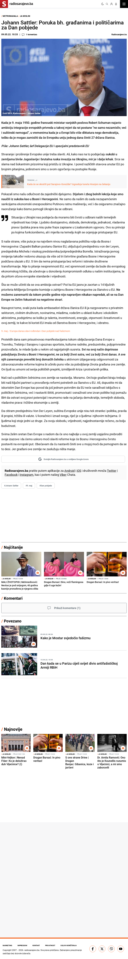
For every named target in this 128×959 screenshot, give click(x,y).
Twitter (111, 471)
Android (69, 471)
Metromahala (10, 16)
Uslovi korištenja (68, 945)
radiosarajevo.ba (32, 950)
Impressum (22, 945)
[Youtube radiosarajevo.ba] (120, 949)
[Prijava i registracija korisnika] (111, 4)
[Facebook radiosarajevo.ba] (92, 949)
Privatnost (50, 945)
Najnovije (13, 729)
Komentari (13, 598)
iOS (79, 471)
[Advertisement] (64, 515)
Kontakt (36, 945)
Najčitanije (13, 547)
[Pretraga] (107, 4)
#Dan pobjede (46, 485)
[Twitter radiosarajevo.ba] (102, 949)
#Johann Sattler (11, 485)
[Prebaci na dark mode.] (102, 4)
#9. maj (29, 485)
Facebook (11, 475)
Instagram (26, 475)
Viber (63, 475)
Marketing (7, 945)
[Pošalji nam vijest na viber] (111, 949)
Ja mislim (25, 16)
